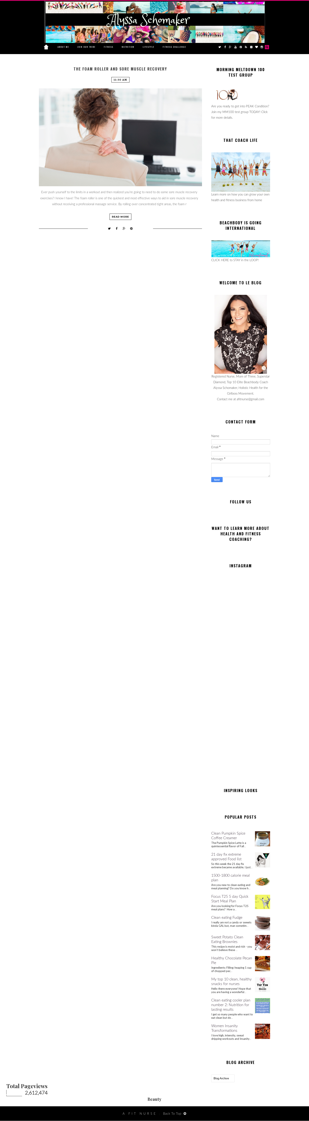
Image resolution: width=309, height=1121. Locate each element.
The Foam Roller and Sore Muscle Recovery (120, 69)
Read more (120, 216)
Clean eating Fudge (226, 918)
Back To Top (172, 1113)
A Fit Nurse (140, 1113)
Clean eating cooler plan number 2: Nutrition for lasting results (230, 1005)
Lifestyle (148, 46)
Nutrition (128, 46)
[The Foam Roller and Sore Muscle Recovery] (120, 137)
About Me (63, 46)
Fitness (108, 46)
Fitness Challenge (174, 46)
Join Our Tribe (86, 46)
